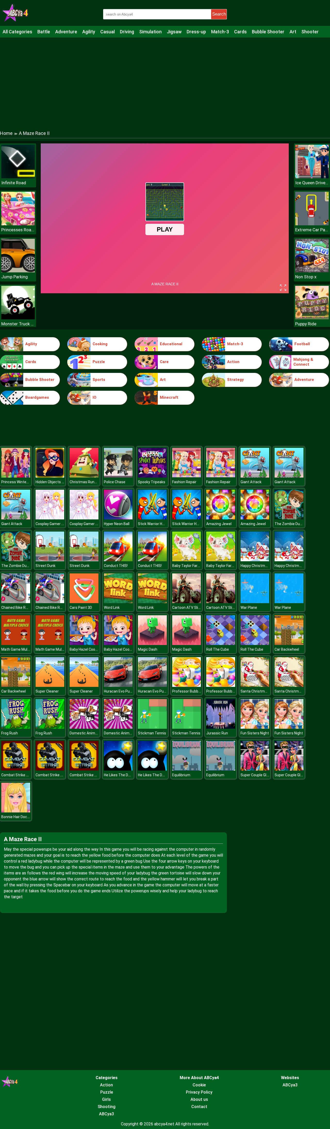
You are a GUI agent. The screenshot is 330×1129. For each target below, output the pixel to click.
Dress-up (196, 31)
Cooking (100, 344)
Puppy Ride (305, 323)
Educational (171, 344)
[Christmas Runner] (84, 476)
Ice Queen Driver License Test (312, 182)
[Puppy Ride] (312, 318)
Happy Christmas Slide (259, 566)
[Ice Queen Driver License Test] (312, 176)
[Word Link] (118, 601)
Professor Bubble (186, 691)
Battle (43, 31)
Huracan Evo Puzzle (120, 691)
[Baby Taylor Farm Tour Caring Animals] (186, 559)
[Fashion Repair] (186, 476)
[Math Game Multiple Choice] (15, 643)
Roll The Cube (217, 649)
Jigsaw (174, 31)
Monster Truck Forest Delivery (18, 323)
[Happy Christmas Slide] (255, 559)
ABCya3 (106, 1113)
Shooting (107, 1106)
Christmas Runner (85, 482)
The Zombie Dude (289, 524)
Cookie (199, 1084)
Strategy (235, 379)
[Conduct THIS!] (118, 559)
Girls (106, 1099)
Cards (240, 31)
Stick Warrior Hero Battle (158, 524)
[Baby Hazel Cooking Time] (84, 643)
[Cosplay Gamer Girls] (50, 518)
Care (164, 361)
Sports (99, 379)
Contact (199, 1106)
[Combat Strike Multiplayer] (15, 769)
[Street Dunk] (50, 559)
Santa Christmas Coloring (262, 691)
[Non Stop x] (312, 270)
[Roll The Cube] (220, 643)
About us (199, 1099)
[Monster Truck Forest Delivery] (18, 318)
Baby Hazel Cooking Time (90, 649)
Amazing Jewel (219, 524)
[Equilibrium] (186, 769)
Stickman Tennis (152, 733)
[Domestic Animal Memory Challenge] (84, 727)
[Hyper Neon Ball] (118, 518)
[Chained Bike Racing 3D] (15, 601)
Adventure (66, 31)
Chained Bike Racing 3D (20, 607)
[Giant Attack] (255, 476)
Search (219, 14)
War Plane (249, 607)
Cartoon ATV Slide (187, 607)
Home (6, 133)
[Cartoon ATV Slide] (186, 601)
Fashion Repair (184, 482)
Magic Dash (147, 649)
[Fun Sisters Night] (255, 727)
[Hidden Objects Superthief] (50, 476)
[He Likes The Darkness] (118, 769)
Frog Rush (9, 733)
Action (233, 361)
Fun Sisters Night (255, 733)
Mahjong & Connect (303, 362)
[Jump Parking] (18, 270)
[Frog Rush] (15, 727)
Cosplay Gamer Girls (52, 524)
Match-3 (220, 31)
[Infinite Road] (18, 176)
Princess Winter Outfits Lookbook (29, 482)
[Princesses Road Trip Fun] (18, 223)
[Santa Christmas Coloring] (255, 685)
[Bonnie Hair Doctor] (15, 811)
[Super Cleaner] (50, 685)
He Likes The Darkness (123, 775)
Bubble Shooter (268, 31)
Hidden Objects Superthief (57, 482)
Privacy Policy (199, 1092)
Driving (127, 31)
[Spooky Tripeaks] (152, 476)
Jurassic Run (217, 733)
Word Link (112, 607)
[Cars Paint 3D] (84, 601)
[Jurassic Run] (220, 727)
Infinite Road (13, 182)
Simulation (150, 31)
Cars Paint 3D (81, 607)
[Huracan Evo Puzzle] (118, 685)
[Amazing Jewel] (220, 518)
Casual (107, 31)
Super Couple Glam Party (261, 775)
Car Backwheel (287, 649)
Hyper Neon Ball (116, 524)
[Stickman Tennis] (152, 727)
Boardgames (37, 397)
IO (94, 397)
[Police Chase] (118, 476)
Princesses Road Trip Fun (18, 229)
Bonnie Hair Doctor (16, 817)
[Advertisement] (165, 79)
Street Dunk (45, 566)
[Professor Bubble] (186, 685)
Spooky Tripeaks (151, 482)
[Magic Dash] (152, 643)
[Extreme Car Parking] (312, 223)
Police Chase (114, 482)
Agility (88, 31)
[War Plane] (255, 601)
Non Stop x (305, 276)
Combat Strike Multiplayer (22, 775)
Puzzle (99, 361)
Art (293, 31)
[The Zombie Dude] (289, 518)
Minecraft (169, 397)
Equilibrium (181, 775)
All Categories (17, 31)
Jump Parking (14, 276)
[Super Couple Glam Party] (255, 769)
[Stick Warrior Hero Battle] (152, 518)
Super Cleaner (47, 691)
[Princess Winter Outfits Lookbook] (15, 476)
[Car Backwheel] (289, 643)
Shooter (310, 31)
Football (302, 344)
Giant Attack (251, 482)
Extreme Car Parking (312, 229)
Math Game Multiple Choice (24, 649)
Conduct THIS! (116, 566)
